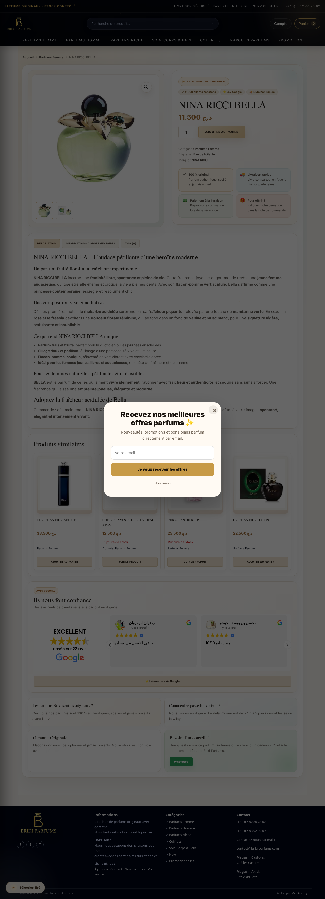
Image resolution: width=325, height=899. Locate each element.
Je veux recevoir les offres (162, 469)
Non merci (162, 483)
